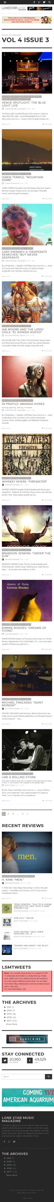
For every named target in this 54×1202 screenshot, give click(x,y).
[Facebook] (34, 2)
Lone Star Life (27, 96)
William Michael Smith (15, 335)
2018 (9, 1017)
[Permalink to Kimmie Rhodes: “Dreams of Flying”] (27, 605)
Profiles (16, 248)
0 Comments (47, 276)
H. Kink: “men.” (13, 879)
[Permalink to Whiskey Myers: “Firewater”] (27, 459)
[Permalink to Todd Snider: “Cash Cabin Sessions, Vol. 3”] (7, 936)
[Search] (5, 2)
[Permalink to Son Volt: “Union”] (7, 922)
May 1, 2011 (31, 109)
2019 (9, 1014)
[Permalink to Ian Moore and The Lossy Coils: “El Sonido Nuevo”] (27, 306)
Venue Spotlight (10, 99)
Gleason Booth (12, 634)
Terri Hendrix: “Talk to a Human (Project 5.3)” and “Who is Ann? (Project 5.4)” (33, 906)
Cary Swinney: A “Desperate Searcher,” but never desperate (24, 254)
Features (6, 248)
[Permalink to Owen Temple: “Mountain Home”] (27, 154)
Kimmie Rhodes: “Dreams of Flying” (24, 629)
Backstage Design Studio (26, 1193)
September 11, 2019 (37, 911)
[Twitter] (44, 2)
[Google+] (39, 2)
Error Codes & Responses (36, 989)
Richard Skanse (12, 485)
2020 (9, 1010)
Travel (38, 96)
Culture (6, 96)
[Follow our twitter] (5, 1060)
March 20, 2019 (35, 948)
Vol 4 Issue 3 (24, 99)
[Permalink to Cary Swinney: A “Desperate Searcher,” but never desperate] (27, 229)
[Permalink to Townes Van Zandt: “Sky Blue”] (7, 950)
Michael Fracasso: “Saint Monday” (22, 704)
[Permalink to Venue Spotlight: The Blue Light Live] (27, 77)
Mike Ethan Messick (23, 936)
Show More (11, 1024)
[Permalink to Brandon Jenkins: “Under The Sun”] (27, 530)
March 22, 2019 (38, 936)
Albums (5, 174)
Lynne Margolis (12, 183)
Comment (48, 124)
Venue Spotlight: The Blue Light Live (24, 104)
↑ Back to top (27, 1198)
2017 (9, 1021)
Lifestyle (15, 96)
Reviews (14, 174)
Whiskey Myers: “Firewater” (24, 481)
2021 (9, 1007)
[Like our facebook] (30, 1060)
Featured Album (18, 876)
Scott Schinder (21, 921)
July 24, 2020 (25, 883)
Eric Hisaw (10, 785)
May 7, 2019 (33, 921)
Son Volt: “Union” (24, 918)
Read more (5, 124)
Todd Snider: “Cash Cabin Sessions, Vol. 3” (28, 933)
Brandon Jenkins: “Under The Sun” (26, 555)
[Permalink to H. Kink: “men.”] (27, 857)
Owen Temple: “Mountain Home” (22, 179)
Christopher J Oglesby (15, 109)
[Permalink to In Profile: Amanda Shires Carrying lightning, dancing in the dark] (27, 381)
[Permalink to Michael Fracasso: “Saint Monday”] (27, 680)
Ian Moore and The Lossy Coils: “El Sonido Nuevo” (23, 331)
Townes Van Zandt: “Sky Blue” (31, 946)
